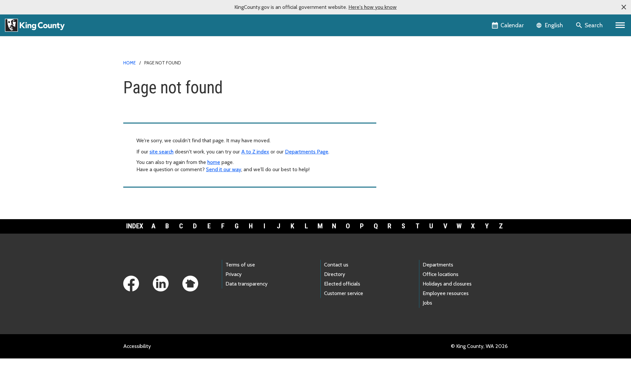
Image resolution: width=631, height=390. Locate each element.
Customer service (343, 293)
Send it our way (223, 169)
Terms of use (240, 265)
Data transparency (246, 284)
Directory (334, 274)
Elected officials (342, 284)
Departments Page (306, 152)
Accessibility (137, 346)
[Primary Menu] (620, 25)
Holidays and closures (447, 284)
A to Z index (255, 152)
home (213, 162)
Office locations (440, 274)
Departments (438, 265)
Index (134, 226)
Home (129, 62)
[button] (624, 7)
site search (162, 152)
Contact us (336, 265)
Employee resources (446, 293)
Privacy (233, 274)
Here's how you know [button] (372, 7)
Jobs (427, 303)
